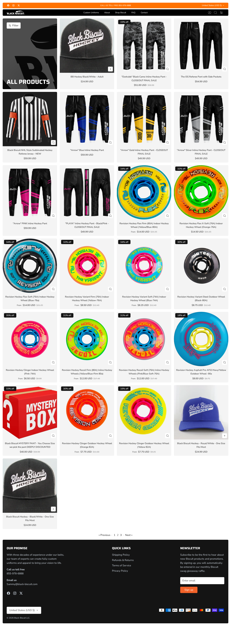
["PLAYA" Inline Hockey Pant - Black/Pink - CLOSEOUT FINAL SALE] (87, 192)
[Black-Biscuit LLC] (16, 13)
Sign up (188, 590)
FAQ (133, 12)
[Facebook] (8, 5)
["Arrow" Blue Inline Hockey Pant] (87, 119)
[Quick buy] (167, 69)
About (107, 12)
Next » (128, 535)
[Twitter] (18, 5)
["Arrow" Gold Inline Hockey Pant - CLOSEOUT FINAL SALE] (144, 119)
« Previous (104, 535)
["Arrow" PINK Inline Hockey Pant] (30, 192)
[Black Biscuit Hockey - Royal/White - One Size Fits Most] (201, 412)
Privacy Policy (120, 571)
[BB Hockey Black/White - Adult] (87, 45)
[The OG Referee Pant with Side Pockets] (201, 45)
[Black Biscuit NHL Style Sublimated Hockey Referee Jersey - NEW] (30, 119)
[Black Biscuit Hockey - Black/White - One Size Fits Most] (30, 485)
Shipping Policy (121, 555)
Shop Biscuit (120, 12)
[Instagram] (13, 5)
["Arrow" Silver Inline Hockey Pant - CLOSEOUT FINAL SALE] (201, 119)
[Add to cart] (110, 69)
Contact (144, 12)
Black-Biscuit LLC (22, 618)
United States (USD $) (212, 5)
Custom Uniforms (91, 12)
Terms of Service (121, 565)
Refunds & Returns (123, 560)
